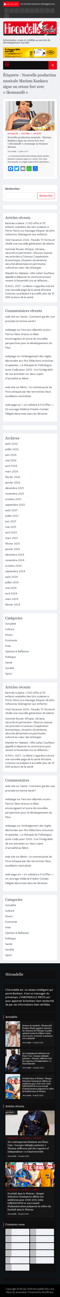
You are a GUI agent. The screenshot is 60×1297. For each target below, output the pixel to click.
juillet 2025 (11, 516)
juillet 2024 (12, 582)
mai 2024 (10, 588)
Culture (25, 134)
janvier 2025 (12, 549)
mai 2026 (10, 460)
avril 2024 (11, 593)
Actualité (13, 134)
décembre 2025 (14, 488)
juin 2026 (10, 455)
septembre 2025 (15, 505)
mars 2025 (11, 538)
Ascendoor (21, 1292)
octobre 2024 (13, 566)
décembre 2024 (14, 555)
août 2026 (11, 444)
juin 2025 (10, 521)
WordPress (47, 1292)
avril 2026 (11, 466)
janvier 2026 (12, 482)
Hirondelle (12, 151)
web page (11, 405)
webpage (10, 330)
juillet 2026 (12, 449)
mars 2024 (11, 599)
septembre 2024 (15, 571)
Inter (8, 646)
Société (37, 134)
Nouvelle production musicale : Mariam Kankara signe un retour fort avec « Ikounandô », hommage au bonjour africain (29, 142)
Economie (11, 640)
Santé (8, 662)
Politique (10, 657)
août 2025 (11, 510)
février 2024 (12, 604)
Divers (9, 635)
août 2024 (11, 577)
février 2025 (12, 543)
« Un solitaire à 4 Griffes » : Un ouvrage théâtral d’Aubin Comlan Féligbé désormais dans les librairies (29, 409)
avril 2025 (11, 532)
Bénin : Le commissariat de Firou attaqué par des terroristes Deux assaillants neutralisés (28, 392)
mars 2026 (11, 471)
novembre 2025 (14, 494)
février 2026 (12, 477)
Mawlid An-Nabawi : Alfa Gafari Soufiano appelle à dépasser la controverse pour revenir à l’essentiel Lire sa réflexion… (29, 277)
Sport (8, 673)
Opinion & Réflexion (17, 651)
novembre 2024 (14, 560)
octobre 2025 (13, 499)
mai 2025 (10, 527)
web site (10, 316)
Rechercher (12, 189)
